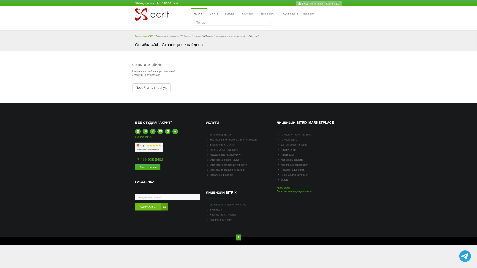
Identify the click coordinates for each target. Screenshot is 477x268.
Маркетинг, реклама (292, 159)
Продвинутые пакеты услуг (225, 154)
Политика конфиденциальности (294, 191)
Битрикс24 (216, 209)
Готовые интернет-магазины (296, 134)
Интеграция (287, 154)
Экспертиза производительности (228, 164)
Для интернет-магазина (294, 144)
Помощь (230, 13)
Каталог (198, 13)
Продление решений (221, 174)
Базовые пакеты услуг (222, 144)
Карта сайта (283, 187)
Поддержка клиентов (292, 169)
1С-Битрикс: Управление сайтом (228, 204)
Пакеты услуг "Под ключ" (224, 149)
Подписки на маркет (221, 219)
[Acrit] (152, 18)
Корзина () (332, 3)
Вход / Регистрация (312, 3)
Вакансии (308, 13)
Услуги (214, 13)
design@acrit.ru (146, 3)
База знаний (267, 13)
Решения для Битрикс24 (294, 174)
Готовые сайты (289, 139)
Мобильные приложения (294, 164)
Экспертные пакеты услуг (224, 159)
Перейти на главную (151, 88)
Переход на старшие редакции (227, 169)
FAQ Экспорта (290, 13)
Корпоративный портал (223, 214)
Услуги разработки (220, 134)
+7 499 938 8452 (169, 3)
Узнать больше (148, 166)
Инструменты (288, 149)
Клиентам (247, 13)
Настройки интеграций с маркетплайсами (233, 139)
